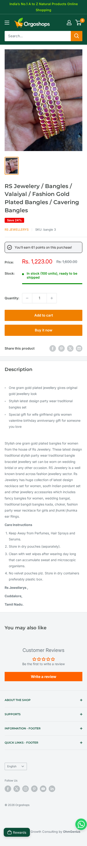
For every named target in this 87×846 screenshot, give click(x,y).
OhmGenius (71, 831)
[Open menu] (7, 22)
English (11, 766)
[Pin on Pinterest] (61, 348)
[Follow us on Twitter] (16, 788)
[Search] (76, 36)
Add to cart (43, 315)
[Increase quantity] (52, 298)
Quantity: (12, 298)
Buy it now (43, 330)
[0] (78, 22)
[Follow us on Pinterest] (34, 788)
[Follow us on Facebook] (8, 788)
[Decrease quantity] (27, 298)
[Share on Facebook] (52, 348)
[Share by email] (79, 348)
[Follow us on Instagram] (25, 788)
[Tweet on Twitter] (70, 348)
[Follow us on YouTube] (43, 788)
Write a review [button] (43, 676)
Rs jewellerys (17, 229)
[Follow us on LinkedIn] (52, 788)
